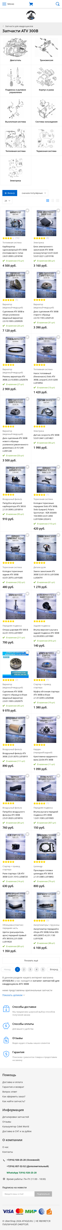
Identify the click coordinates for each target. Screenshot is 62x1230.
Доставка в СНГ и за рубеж (16, 1131)
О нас (5, 1147)
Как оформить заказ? (13, 1096)
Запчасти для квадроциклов (19, 26)
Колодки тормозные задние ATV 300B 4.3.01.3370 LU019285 (13, 574)
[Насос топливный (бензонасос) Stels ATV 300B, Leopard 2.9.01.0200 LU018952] (47, 350)
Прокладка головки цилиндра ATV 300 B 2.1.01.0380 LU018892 (44, 873)
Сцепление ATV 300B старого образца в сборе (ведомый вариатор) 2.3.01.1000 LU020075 (15, 696)
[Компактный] (57, 200)
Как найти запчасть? (13, 1101)
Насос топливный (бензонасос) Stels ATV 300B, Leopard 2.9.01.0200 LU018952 (46, 378)
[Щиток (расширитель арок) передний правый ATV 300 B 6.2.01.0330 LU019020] (16, 905)
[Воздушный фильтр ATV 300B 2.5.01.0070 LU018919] (16, 730)
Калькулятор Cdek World (15, 1126)
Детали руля (40, 567)
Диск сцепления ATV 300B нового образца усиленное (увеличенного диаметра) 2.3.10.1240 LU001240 (15, 444)
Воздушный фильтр (12, 499)
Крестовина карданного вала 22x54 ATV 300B (45, 758)
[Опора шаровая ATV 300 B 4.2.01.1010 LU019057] (16, 606)
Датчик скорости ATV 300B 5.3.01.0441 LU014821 (46, 436)
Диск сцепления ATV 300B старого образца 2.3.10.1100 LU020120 (46, 314)
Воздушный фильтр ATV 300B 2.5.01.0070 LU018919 (15, 755)
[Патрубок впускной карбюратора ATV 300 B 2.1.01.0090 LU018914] (16, 480)
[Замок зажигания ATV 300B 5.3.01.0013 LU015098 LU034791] (47, 548)
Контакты (7, 1151)
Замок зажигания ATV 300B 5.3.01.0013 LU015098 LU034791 (46, 574)
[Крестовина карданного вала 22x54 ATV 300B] (47, 730)
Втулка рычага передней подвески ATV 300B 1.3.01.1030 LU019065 (46, 815)
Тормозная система (43, 499)
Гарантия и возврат (13, 1086)
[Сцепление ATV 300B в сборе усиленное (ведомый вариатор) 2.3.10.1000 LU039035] (16, 285)
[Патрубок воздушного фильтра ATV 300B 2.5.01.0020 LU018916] (16, 788)
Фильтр (11, 193)
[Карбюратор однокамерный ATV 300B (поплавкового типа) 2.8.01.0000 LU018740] (16, 223)
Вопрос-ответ (9, 1091)
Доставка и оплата (12, 1082)
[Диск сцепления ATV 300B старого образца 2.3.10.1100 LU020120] (47, 285)
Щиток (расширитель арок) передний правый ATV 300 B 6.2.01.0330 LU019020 (14, 937)
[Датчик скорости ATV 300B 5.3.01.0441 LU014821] (47, 412)
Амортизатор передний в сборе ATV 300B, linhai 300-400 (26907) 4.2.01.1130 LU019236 (46, 933)
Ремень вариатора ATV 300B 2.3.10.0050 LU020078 (15, 378)
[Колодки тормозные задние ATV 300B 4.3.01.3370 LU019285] (16, 548)
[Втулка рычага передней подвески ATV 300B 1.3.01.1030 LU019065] (47, 788)
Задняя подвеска (42, 625)
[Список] (53, 200)
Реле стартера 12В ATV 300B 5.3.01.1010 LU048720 (15, 875)
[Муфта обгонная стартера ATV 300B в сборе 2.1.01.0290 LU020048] (47, 665)
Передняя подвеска (12, 625)
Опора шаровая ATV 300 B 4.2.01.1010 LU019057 (15, 631)
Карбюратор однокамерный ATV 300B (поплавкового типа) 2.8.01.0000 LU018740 (15, 251)
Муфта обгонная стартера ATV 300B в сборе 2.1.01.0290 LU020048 (46, 694)
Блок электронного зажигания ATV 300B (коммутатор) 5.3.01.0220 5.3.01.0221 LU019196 (46, 251)
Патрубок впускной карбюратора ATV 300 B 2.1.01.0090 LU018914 (14, 506)
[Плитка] (48, 200)
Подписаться (43, 1193)
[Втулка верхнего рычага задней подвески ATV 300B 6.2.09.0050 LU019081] (47, 606)
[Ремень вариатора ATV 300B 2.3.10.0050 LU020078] (16, 350)
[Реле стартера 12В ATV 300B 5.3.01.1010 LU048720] (16, 847)
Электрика (39, 242)
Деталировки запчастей (15, 1116)
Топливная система (12, 242)
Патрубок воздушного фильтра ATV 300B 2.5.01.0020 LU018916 (14, 815)
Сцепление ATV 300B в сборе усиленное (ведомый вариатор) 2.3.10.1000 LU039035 (13, 316)
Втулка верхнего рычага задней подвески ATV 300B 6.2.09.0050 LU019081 (46, 633)
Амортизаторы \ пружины (46, 924)
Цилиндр (38, 866)
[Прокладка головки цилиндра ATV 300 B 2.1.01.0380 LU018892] (47, 847)
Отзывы (6, 1121)
